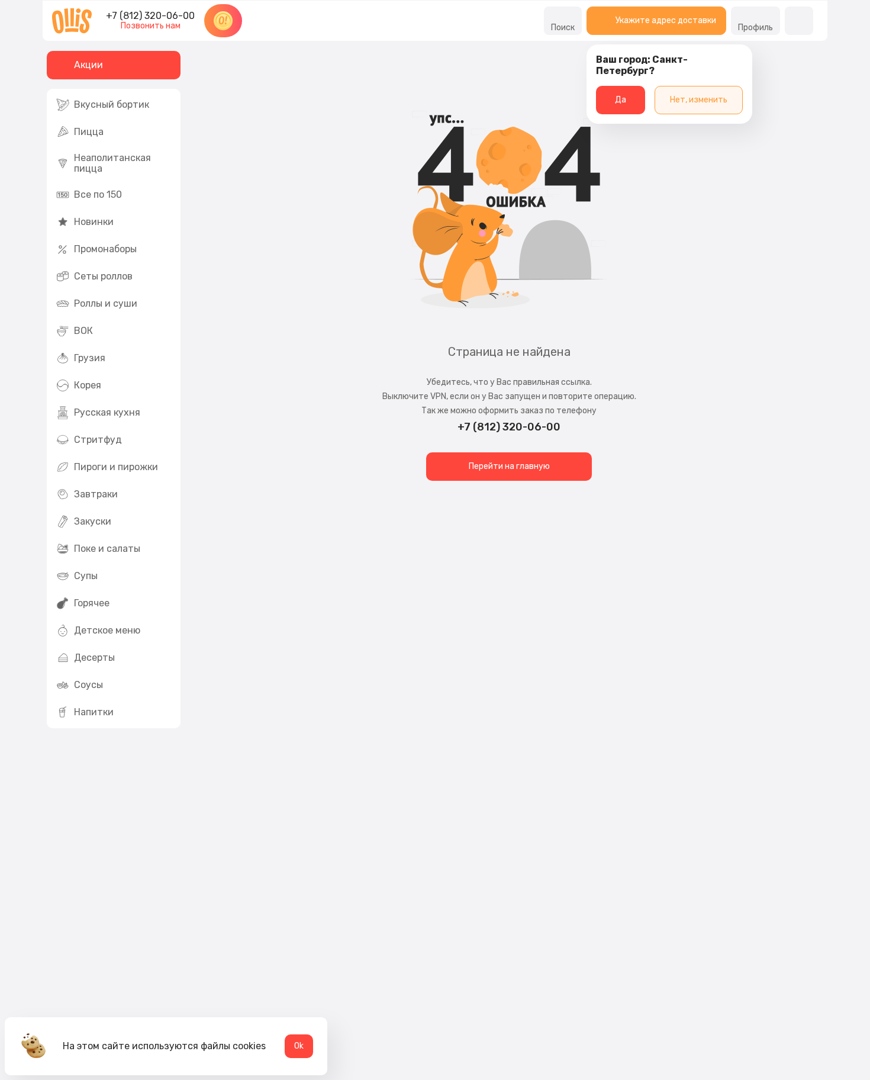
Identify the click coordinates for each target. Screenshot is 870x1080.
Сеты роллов (103, 276)
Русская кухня (107, 412)
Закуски (92, 521)
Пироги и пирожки (116, 466)
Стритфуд (98, 439)
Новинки (94, 221)
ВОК (83, 330)
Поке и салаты (107, 548)
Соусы (88, 684)
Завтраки (96, 494)
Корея (87, 385)
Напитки (94, 712)
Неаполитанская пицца (112, 163)
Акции (88, 64)
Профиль (755, 27)
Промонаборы (105, 249)
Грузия (89, 358)
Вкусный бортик (111, 104)
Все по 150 (98, 194)
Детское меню (107, 630)
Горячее (91, 603)
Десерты (94, 657)
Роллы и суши (105, 303)
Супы (86, 575)
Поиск (563, 27)
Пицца (89, 131)
